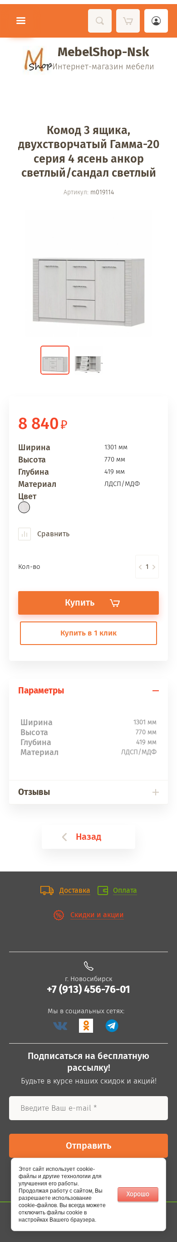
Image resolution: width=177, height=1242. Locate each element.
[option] (88, 273)
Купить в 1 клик (88, 633)
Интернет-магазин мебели (103, 67)
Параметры (41, 690)
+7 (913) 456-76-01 (88, 989)
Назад (88, 836)
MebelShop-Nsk (103, 51)
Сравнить (52, 534)
